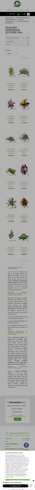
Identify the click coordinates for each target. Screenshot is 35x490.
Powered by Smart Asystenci (17, 489)
